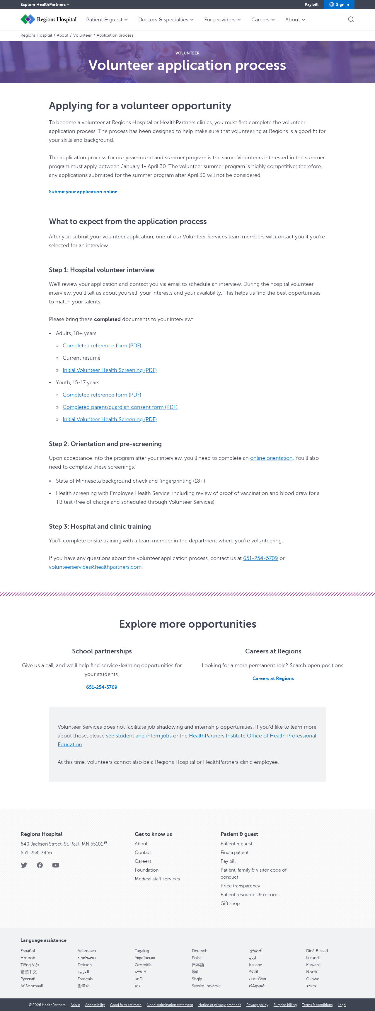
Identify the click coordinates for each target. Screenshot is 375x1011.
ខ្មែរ (137, 986)
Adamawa (87, 951)
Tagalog (142, 951)
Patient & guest (236, 843)
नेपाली (253, 972)
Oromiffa (143, 965)
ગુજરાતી (255, 951)
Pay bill (228, 861)
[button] (339, 4)
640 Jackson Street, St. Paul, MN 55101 (62, 844)
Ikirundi (313, 958)
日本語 (198, 965)
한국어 (84, 986)
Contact (143, 852)
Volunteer (82, 35)
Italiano (255, 965)
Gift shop (230, 903)
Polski (197, 958)
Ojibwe (312, 979)
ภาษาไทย (257, 979)
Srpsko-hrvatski (206, 986)
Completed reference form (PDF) (102, 346)
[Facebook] (39, 867)
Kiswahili (313, 965)
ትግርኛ (311, 986)
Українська (145, 958)
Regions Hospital (36, 35)
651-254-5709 (260, 558)
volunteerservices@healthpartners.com (95, 567)
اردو (252, 958)
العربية (83, 972)
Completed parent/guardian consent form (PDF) (120, 407)
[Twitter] (24, 867)
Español (28, 951)
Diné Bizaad (317, 951)
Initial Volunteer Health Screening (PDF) (110, 370)
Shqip (197, 979)
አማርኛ (140, 972)
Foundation (146, 870)
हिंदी (195, 972)
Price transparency (240, 886)
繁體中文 (29, 972)
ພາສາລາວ (87, 958)
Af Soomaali (32, 986)
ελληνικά (257, 986)
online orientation (271, 458)
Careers (143, 861)
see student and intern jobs (139, 736)
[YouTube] (55, 867)
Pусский (28, 979)
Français (85, 979)
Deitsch (85, 965)
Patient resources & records (250, 894)
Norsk (311, 972)
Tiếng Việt (30, 965)
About (62, 35)
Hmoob (28, 958)
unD (138, 979)
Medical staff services (157, 879)
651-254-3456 (36, 852)
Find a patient (234, 852)
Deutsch (199, 951)
